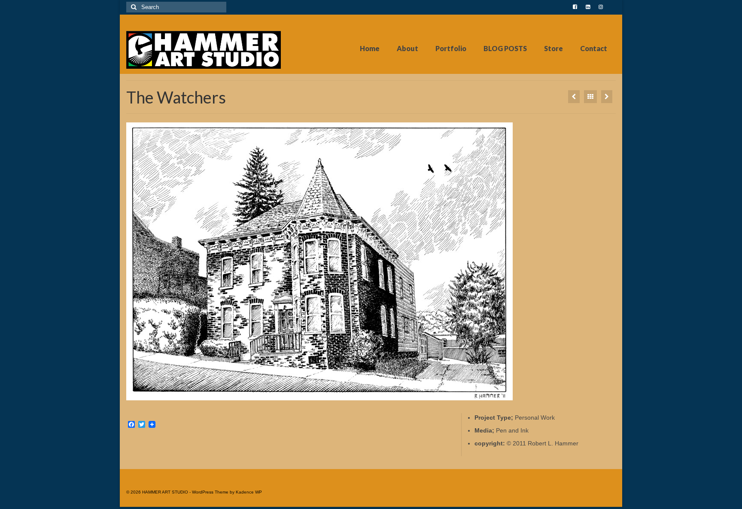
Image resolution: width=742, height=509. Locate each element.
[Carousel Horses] (574, 96)
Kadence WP (249, 492)
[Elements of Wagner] (606, 96)
